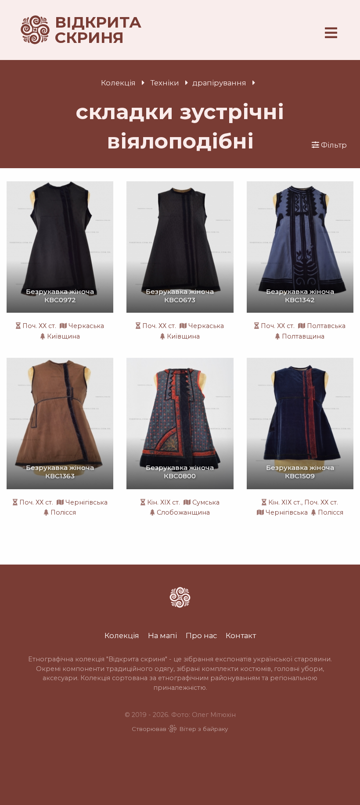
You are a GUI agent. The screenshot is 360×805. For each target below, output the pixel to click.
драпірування (219, 82)
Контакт (241, 635)
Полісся (63, 512)
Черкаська (86, 326)
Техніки (165, 82)
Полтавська (326, 326)
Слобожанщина (183, 512)
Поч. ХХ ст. (39, 326)
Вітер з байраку (203, 728)
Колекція (118, 82)
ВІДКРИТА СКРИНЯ (88, 30)
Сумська (206, 502)
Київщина (63, 336)
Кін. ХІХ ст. (163, 502)
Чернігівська (86, 502)
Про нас (201, 635)
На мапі (162, 635)
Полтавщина (303, 336)
